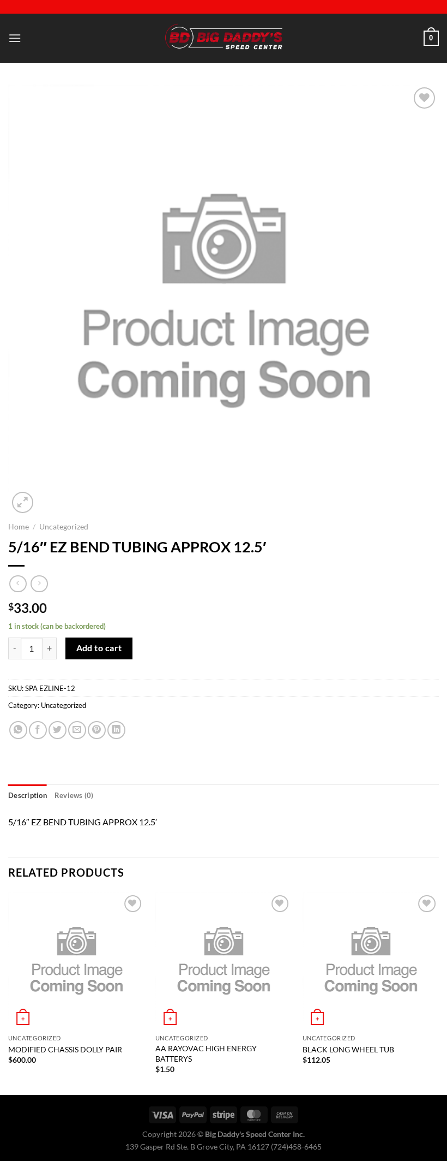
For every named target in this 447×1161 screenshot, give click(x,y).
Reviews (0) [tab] (74, 795)
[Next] (438, 992)
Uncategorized (63, 526)
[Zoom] (22, 502)
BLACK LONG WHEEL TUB (348, 1049)
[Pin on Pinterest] (97, 730)
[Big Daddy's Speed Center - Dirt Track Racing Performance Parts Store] (223, 38)
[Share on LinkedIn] (116, 730)
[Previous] (9, 992)
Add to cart (99, 648)
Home (18, 526)
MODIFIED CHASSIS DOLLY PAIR (65, 1049)
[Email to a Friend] (77, 730)
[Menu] (14, 38)
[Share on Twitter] (58, 730)
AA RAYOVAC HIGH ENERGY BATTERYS (206, 1053)
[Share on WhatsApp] (18, 730)
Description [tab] (27, 795)
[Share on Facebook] (38, 730)
